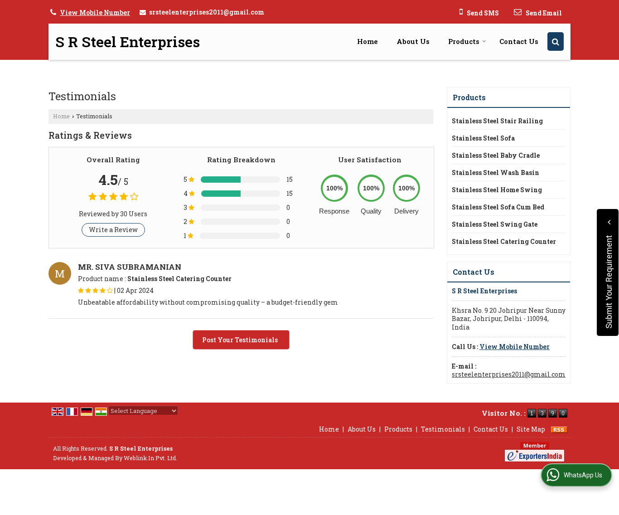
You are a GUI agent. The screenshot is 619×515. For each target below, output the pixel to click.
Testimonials (443, 429)
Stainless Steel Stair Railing (497, 121)
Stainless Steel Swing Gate (494, 224)
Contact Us (518, 41)
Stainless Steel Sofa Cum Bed (498, 207)
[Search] (555, 41)
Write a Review (113, 229)
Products (463, 41)
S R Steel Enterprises (127, 41)
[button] (95, 12)
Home (367, 41)
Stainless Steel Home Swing (497, 189)
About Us (413, 41)
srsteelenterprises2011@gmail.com (206, 12)
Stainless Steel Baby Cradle (496, 155)
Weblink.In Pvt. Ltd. (150, 458)
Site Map (531, 429)
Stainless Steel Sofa (483, 138)
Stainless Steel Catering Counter (504, 241)
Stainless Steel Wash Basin (495, 172)
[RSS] (559, 429)
